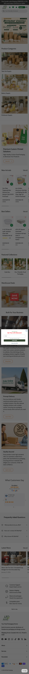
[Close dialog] (27, 330)
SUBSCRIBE (14, 340)
